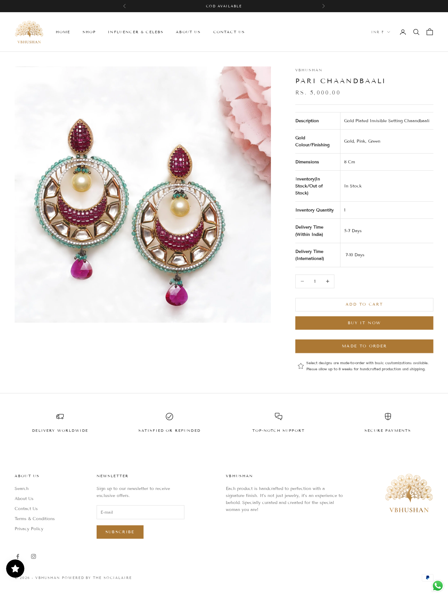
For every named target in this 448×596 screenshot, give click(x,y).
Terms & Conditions (35, 518)
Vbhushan (308, 70)
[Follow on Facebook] (18, 556)
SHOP (89, 32)
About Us (24, 498)
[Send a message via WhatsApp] (438, 586)
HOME (63, 32)
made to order (364, 346)
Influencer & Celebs (136, 32)
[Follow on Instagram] (33, 556)
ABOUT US (188, 32)
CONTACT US (229, 32)
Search (22, 488)
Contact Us (26, 508)
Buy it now (364, 323)
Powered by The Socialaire (97, 578)
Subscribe (120, 532)
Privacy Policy (29, 528)
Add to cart (364, 304)
